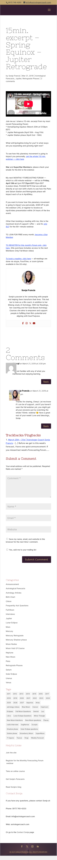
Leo (42, 711)
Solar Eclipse (11, 674)
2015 (34, 694)
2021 (28, 698)
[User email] (34, 323)
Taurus (19, 738)
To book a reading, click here (18, 258)
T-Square (10, 738)
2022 (35, 698)
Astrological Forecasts (15, 588)
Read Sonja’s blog (13, 787)
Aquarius (29, 703)
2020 (22, 698)
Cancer (35, 707)
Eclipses (10, 711)
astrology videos (13, 707)
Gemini (36, 711)
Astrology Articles (13, 593)
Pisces (46, 720)
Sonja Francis (14, 76)
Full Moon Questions (23, 711)
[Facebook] (23, 323)
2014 (28, 694)
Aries (38, 703)
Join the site (11, 752)
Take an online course (15, 771)
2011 (8, 694)
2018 (9, 698)
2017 (47, 694)
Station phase (12, 733)
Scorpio (34, 725)
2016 (41, 694)
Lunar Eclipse (11, 622)
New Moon (10, 657)
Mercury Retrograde (14, 635)
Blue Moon (26, 707)
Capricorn (44, 707)
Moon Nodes (11, 644)
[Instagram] (26, 323)
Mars (8, 627)
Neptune (9, 652)
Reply (46, 381)
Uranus (9, 678)
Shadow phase (12, 729)
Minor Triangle (39, 716)
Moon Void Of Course (15, 648)
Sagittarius (25, 725)
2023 (41, 698)
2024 (48, 698)
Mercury (9, 631)
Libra (9, 716)
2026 (15, 703)
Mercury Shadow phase (16, 640)
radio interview (12, 725)
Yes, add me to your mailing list (22, 550)
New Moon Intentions (15, 720)
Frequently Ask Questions (17, 605)
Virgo (26, 738)
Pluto (8, 661)
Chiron (8, 601)
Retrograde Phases (30, 78)
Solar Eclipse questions (29, 729)
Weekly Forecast (37, 738)
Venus (8, 682)
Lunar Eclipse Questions (22, 716)
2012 (15, 694)
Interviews (10, 614)
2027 (22, 703)
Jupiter (18, 78)
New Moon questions (33, 720)
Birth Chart (10, 597)
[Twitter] (30, 323)
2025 (9, 703)
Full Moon (10, 610)
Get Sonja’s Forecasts (15, 779)
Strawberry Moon (26, 733)
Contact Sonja (23, 832)
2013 (21, 694)
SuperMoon (40, 733)
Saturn (9, 670)
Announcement (12, 584)
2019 (15, 698)
